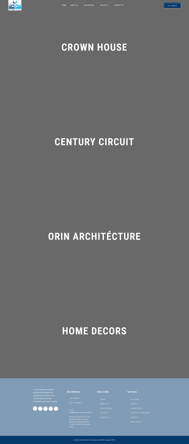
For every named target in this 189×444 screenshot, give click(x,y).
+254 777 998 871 (75, 403)
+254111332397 (74, 398)
